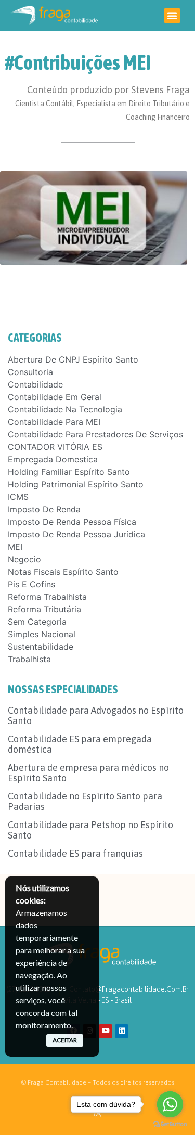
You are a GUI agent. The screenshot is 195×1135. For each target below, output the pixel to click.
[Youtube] (105, 1031)
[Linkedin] (121, 1031)
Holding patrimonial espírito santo (76, 484)
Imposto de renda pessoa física (72, 522)
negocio (24, 559)
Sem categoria (37, 621)
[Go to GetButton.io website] (170, 1124)
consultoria (30, 372)
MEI (15, 546)
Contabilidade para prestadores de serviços (95, 434)
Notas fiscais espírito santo (63, 571)
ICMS (18, 497)
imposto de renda (44, 509)
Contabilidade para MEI (54, 422)
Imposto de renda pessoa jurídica (76, 534)
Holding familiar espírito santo (69, 472)
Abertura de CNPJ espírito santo (73, 359)
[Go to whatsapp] (170, 1104)
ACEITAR (65, 1040)
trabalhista (29, 659)
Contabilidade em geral (54, 397)
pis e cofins (31, 584)
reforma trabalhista (47, 596)
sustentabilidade (40, 646)
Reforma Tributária (44, 609)
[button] (172, 15)
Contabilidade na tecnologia (65, 409)
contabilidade (35, 384)
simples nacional (41, 634)
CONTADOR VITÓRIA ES (55, 447)
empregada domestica (53, 459)
